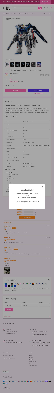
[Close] (42, 187)
